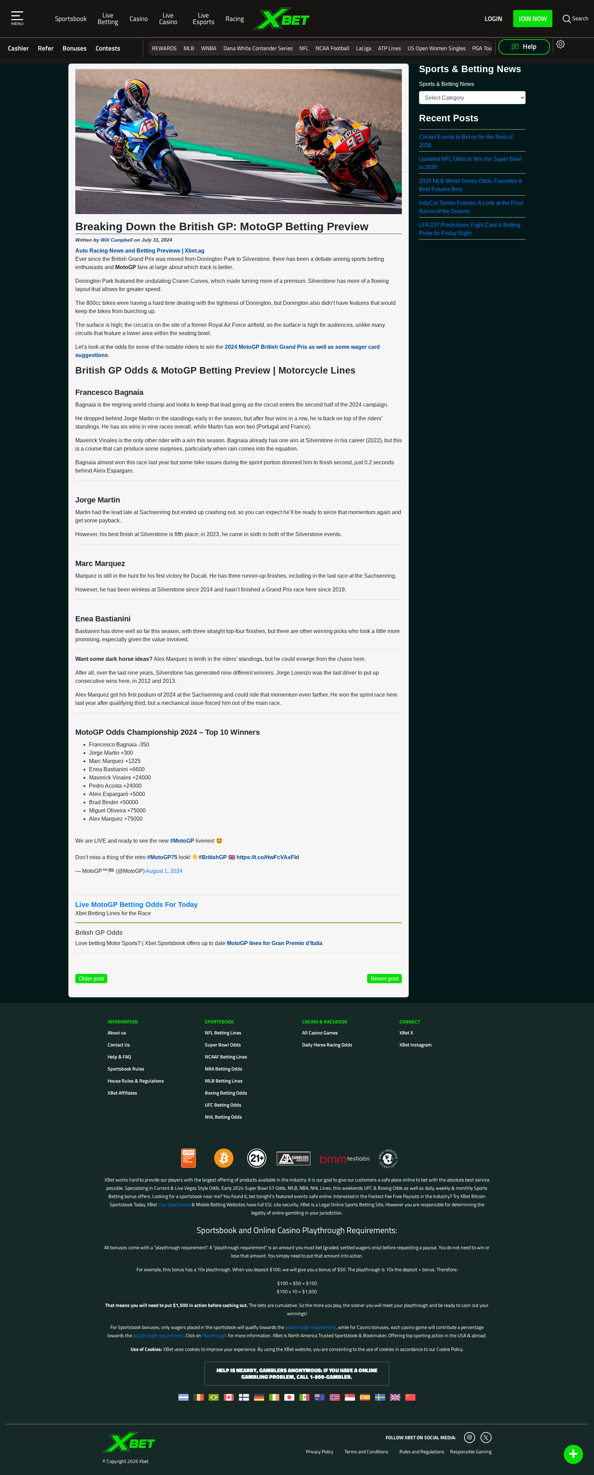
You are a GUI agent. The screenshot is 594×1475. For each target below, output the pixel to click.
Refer (46, 48)
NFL (304, 48)
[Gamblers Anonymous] (294, 1155)
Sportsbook (71, 18)
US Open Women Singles (436, 48)
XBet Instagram (415, 1044)
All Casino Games (320, 1032)
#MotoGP (182, 841)
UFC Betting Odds (223, 1104)
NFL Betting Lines (223, 1032)
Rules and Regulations (421, 1452)
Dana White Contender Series (258, 48)
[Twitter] (486, 1437)
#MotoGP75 (162, 857)
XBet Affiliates (122, 1092)
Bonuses (75, 48)
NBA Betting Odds (223, 1068)
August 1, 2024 (164, 871)
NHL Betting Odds (223, 1116)
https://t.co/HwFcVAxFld (267, 857)
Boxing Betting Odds (226, 1092)
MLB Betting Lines (224, 1080)
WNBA (209, 48)
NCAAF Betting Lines (226, 1056)
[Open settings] (559, 43)
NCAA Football (332, 48)
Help (529, 46)
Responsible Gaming (471, 1452)
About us (117, 1032)
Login (493, 18)
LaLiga (363, 48)
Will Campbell (117, 240)
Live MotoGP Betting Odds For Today (136, 904)
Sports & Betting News (446, 84)
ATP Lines (389, 48)
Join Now (533, 18)
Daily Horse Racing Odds (327, 1044)
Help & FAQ (119, 1056)
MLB (189, 48)
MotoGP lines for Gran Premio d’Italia (274, 943)
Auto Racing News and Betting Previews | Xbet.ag (140, 251)
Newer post (384, 979)
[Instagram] (469, 1437)
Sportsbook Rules (126, 1068)
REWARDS (164, 48)
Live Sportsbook (174, 1204)
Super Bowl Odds (223, 1044)
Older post (91, 979)
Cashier (18, 48)
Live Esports (203, 18)
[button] (17, 18)
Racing (235, 18)
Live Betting (108, 18)
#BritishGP (213, 857)
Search (579, 18)
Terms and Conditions (366, 1452)
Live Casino (168, 18)
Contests (108, 48)
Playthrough (214, 1335)
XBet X (406, 1032)
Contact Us (119, 1044)
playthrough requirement (310, 1327)
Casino (139, 18)
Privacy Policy (319, 1452)
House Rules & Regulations (136, 1080)
